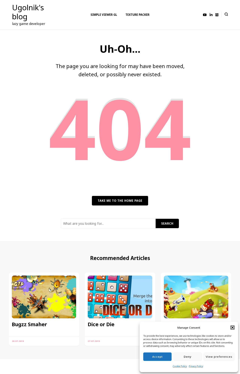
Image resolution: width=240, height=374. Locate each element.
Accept (157, 356)
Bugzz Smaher (29, 324)
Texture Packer (137, 15)
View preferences (219, 356)
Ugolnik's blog (28, 12)
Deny (187, 356)
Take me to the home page (120, 201)
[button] (232, 327)
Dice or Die (101, 324)
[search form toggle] (226, 14)
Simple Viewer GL (104, 15)
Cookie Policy (180, 366)
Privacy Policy (196, 366)
